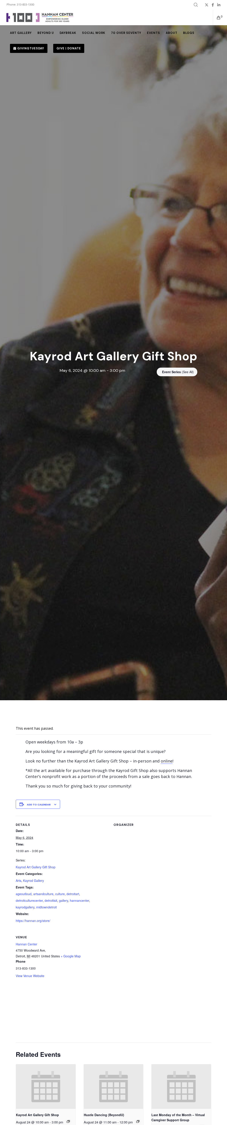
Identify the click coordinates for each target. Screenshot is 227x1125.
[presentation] (45, 1086)
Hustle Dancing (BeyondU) (104, 1115)
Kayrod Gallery (33, 880)
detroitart (73, 894)
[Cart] (217, 17)
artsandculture (43, 894)
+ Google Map (71, 956)
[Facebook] (213, 5)
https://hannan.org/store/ (33, 920)
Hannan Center (26, 944)
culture (60, 894)
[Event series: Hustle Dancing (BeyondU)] (137, 1121)
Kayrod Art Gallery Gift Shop (35, 867)
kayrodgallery (25, 907)
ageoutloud (23, 894)
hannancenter (79, 900)
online (166, 761)
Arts (18, 880)
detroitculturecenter (29, 900)
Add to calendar (39, 804)
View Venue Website (30, 976)
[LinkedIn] (218, 5)
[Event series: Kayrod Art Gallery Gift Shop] (68, 1121)
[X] (206, 5)
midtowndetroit (46, 907)
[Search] (195, 5)
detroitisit (51, 900)
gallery (63, 900)
